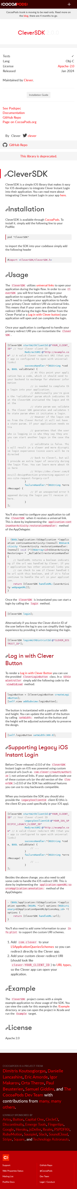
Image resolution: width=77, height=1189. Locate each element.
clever (32, 135)
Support (6, 1165)
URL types (63, 965)
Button (18, 1119)
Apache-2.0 (66, 66)
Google (8, 1129)
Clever (28, 80)
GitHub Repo (12, 117)
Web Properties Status (13, 1170)
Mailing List (8, 1176)
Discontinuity (13, 1124)
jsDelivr (35, 1129)
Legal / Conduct (47, 1181)
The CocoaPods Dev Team (37, 1092)
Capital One (34, 1119)
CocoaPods (52, 220)
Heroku (21, 1129)
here (63, 195)
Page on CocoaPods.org (19, 122)
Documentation (14, 113)
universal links (45, 285)
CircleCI (52, 1119)
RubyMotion (12, 1134)
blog (26, 15)
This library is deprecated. (38, 156)
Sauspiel (30, 1134)
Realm (47, 1129)
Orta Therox (32, 1083)
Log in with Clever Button (36, 673)
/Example (63, 1006)
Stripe (7, 1139)
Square (19, 1139)
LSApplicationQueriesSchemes (32, 946)
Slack (43, 1134)
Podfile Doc (9, 1181)
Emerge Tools (35, 1124)
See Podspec (12, 108)
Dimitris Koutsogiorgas (24, 1071)
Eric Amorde (36, 1077)
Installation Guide (38, 95)
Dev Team (44, 1176)
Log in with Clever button (44, 314)
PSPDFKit (62, 1129)
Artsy (7, 1119)
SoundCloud (58, 1134)
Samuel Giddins (39, 1089)
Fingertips (56, 1124)
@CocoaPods (46, 1170)
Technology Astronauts (51, 1139)
